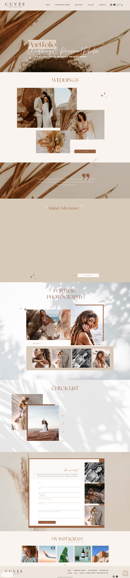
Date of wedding (41, 493)
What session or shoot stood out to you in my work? (49, 511)
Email (39, 483)
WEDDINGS (65, 80)
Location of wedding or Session (45, 498)
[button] (118, 5)
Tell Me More (41, 503)
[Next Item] (69, 325)
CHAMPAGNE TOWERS (79, 570)
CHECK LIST (65, 388)
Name (39, 488)
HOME (69, 570)
